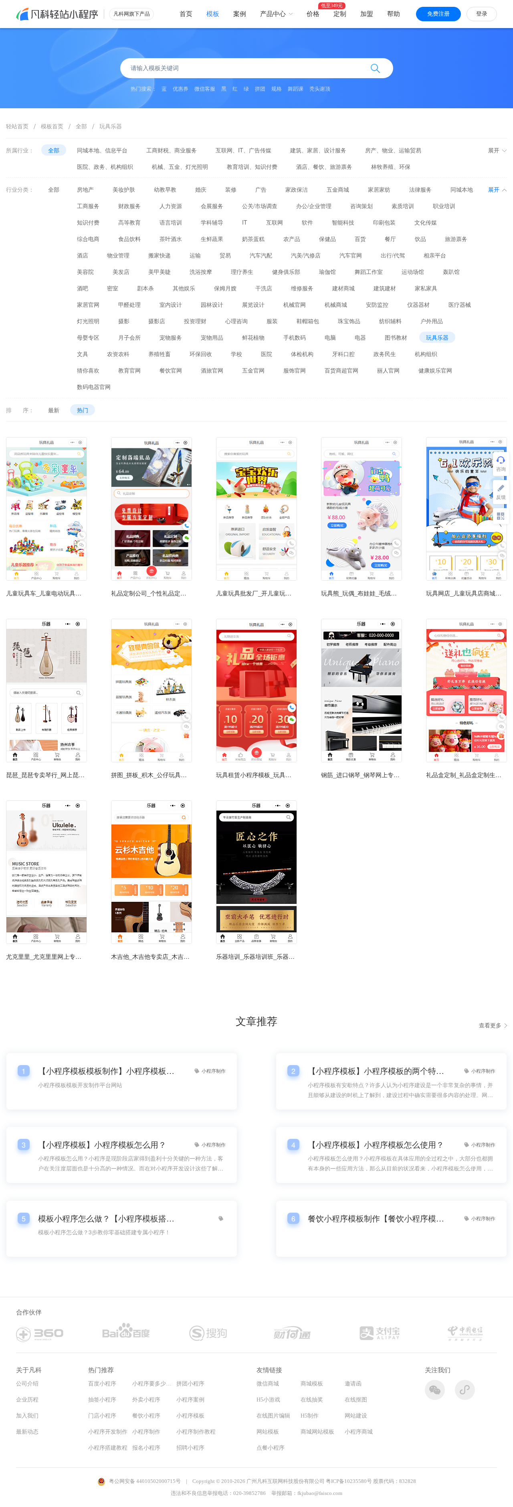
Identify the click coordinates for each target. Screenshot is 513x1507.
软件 (307, 222)
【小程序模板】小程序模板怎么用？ (102, 1144)
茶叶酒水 (171, 239)
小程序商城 (359, 1432)
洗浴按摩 (201, 271)
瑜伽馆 (327, 271)
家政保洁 (296, 189)
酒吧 (82, 288)
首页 (186, 13)
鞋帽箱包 (308, 321)
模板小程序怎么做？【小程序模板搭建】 (106, 1218)
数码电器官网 (94, 387)
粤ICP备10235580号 (349, 1481)
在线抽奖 (312, 1400)
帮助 (393, 13)
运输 (195, 255)
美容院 (85, 271)
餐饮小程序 (146, 1416)
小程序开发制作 (107, 1432)
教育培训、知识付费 (252, 166)
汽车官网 (350, 255)
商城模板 (312, 1384)
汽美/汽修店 (306, 255)
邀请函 (353, 1384)
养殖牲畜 (159, 354)
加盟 (366, 13)
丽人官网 (388, 370)
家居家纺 (379, 189)
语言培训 (171, 222)
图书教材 (396, 337)
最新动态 (27, 1432)
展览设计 (253, 304)
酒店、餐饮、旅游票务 (324, 166)
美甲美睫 (159, 271)
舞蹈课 (295, 89)
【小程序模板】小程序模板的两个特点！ (376, 1070)
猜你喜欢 (88, 370)
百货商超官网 (341, 370)
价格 (313, 13)
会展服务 (212, 206)
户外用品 (431, 321)
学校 (236, 354)
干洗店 (263, 288)
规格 (276, 89)
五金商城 (338, 189)
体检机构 (302, 354)
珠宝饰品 (349, 321)
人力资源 (171, 206)
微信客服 (204, 89)
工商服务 (88, 206)
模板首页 (52, 126)
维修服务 (302, 288)
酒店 (82, 255)
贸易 (225, 255)
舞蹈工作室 (369, 271)
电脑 (330, 337)
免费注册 (438, 14)
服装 (272, 321)
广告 (261, 189)
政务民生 (385, 354)
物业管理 (118, 255)
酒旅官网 (212, 370)
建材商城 (343, 288)
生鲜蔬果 (212, 239)
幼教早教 (165, 189)
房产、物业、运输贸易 (393, 150)
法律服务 (420, 189)
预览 (46, 541)
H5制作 (310, 1416)
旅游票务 (456, 239)
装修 (230, 189)
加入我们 (27, 1416)
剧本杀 (145, 288)
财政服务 (129, 206)
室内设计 (171, 304)
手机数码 (294, 337)
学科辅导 (212, 222)
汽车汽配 (261, 255)
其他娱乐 (184, 288)
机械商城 (336, 304)
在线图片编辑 (273, 1416)
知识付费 (88, 222)
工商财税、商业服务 (171, 150)
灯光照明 (88, 321)
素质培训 (403, 206)
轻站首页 (17, 126)
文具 (82, 354)
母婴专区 (88, 337)
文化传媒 (425, 222)
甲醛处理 (129, 304)
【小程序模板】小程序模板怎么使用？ (376, 1144)
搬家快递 (159, 255)
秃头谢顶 (319, 89)
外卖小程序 (146, 1400)
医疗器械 (459, 304)
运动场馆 (413, 271)
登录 (481, 14)
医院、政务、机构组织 (105, 166)
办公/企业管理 (313, 206)
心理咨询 (236, 321)
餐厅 (390, 239)
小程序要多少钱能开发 (160, 1384)
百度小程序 (102, 1384)
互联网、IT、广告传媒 (243, 150)
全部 (81, 126)
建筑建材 (385, 288)
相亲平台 (435, 255)
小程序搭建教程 (107, 1448)
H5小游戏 (268, 1400)
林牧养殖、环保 (390, 166)
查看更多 (490, 1025)
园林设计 (212, 304)
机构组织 (426, 354)
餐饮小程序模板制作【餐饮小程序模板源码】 (376, 1218)
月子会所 (129, 337)
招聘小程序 (190, 1448)
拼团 (260, 89)
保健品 (327, 239)
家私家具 (426, 288)
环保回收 (201, 354)
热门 (82, 410)
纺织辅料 (390, 321)
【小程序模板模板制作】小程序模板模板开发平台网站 (106, 1070)
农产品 (291, 239)
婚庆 (200, 189)
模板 (212, 13)
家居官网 (88, 304)
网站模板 (267, 1432)
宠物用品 (212, 337)
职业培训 (444, 206)
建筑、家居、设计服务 (318, 150)
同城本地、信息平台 (102, 150)
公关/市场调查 (259, 206)
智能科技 (343, 222)
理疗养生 (242, 271)
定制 (339, 13)
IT (244, 222)
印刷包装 (384, 222)
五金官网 (253, 370)
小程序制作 (146, 1432)
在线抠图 (356, 1400)
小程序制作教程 (196, 1432)
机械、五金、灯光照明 (180, 166)
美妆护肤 (124, 189)
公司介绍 (27, 1384)
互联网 (274, 222)
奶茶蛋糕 (253, 239)
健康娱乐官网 (435, 370)
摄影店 (156, 321)
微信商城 (267, 1384)
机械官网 (294, 304)
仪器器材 (418, 304)
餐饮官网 (171, 370)
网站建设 (356, 1416)
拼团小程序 (190, 1384)
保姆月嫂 (225, 288)
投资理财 (195, 321)
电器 (360, 337)
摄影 (123, 321)
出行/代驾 (393, 255)
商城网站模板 (317, 1432)
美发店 (121, 271)
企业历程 (27, 1400)
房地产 (85, 189)
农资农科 (118, 354)
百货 (360, 239)
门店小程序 (102, 1416)
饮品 (420, 239)
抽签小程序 (102, 1400)
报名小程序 (146, 1448)
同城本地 (461, 189)
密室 (112, 288)
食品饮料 (129, 239)
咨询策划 (361, 206)
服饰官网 (294, 370)
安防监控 (377, 304)
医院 (266, 354)
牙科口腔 (343, 354)
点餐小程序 (270, 1448)
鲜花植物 (253, 337)
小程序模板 (190, 1416)
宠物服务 (171, 337)
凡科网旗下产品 (131, 14)
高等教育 (129, 222)
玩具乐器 (110, 126)
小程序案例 (190, 1400)
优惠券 (180, 89)
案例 (239, 13)
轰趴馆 (451, 271)
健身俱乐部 (286, 271)
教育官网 (129, 370)
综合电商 (88, 239)
